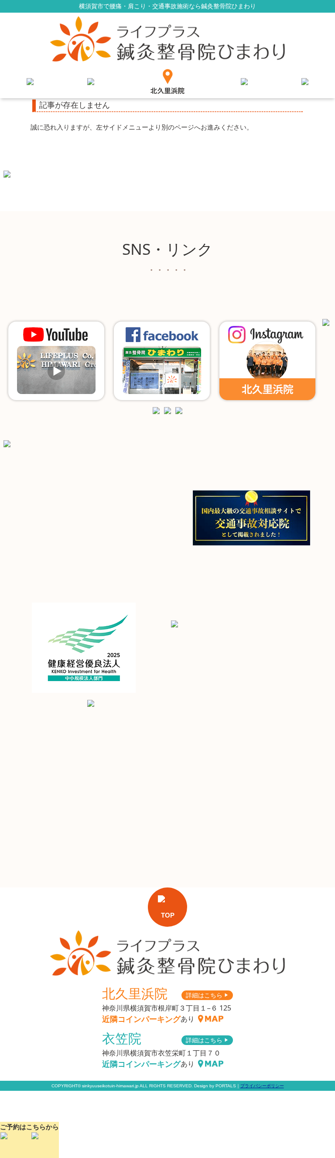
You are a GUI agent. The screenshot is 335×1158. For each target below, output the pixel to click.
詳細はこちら (207, 995)
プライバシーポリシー (262, 1085)
